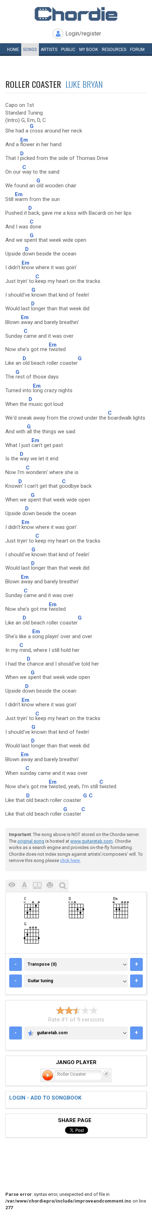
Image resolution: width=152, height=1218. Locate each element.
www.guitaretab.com (91, 841)
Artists (49, 49)
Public (68, 49)
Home (13, 49)
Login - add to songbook (45, 1098)
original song (30, 841)
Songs (30, 49)
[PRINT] (49, 886)
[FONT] (24, 886)
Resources (114, 49)
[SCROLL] (37, 886)
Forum (137, 49)
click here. (70, 860)
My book (88, 49)
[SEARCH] (62, 886)
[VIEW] (11, 886)
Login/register (83, 33)
